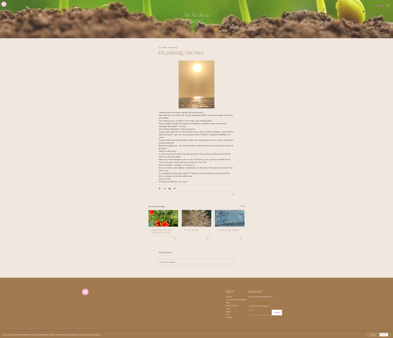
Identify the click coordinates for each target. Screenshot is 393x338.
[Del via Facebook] (160, 188)
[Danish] (377, 5)
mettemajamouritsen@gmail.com (260, 297)
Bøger (228, 311)
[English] (381, 5)
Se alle (242, 206)
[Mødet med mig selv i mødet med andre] (163, 218)
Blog (228, 303)
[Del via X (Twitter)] (165, 188)
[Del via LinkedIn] (170, 188)
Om (227, 314)
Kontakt (229, 317)
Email (251, 310)
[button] (388, 6)
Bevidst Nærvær (232, 305)
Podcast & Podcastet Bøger (232, 300)
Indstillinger (373, 335)
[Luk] (390, 334)
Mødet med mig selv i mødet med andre (162, 231)
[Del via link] (175, 188)
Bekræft (383, 335)
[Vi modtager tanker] (229, 218)
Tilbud (228, 308)
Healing (229, 297)
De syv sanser (191, 230)
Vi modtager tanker (227, 230)
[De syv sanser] (196, 218)
